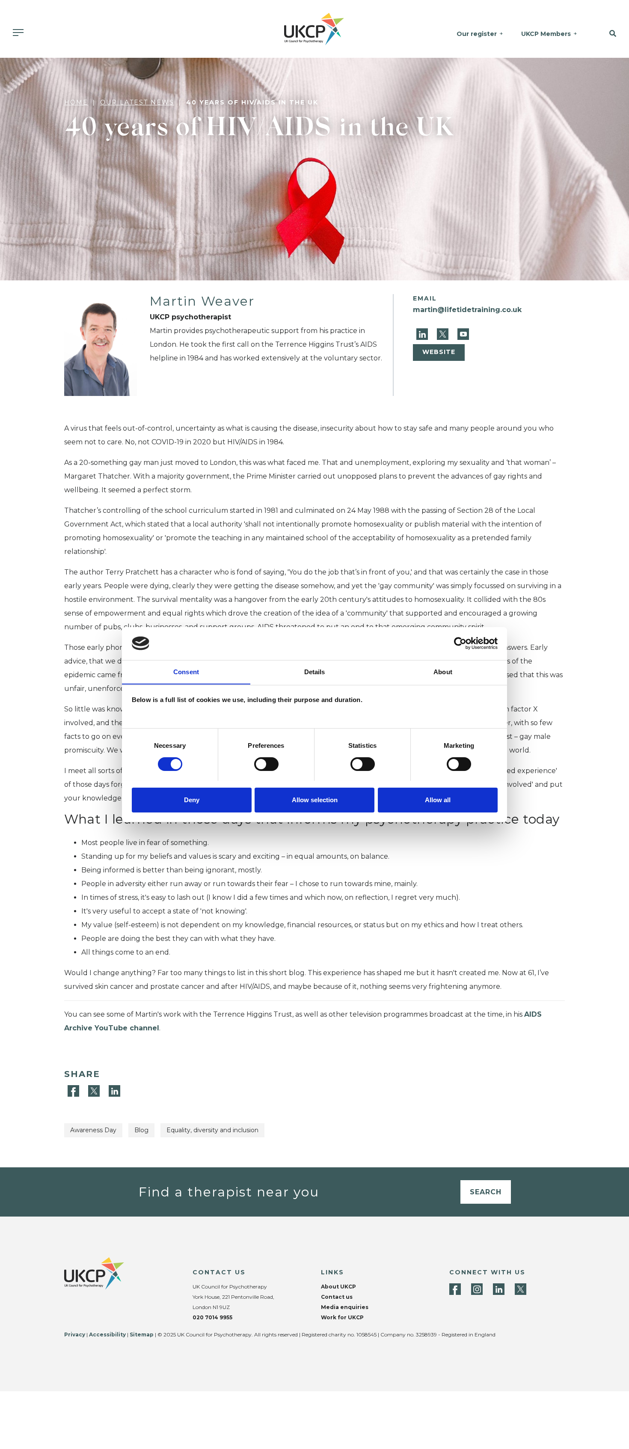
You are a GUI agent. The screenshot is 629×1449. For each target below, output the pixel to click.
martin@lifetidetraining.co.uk (467, 310)
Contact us (337, 1297)
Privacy (74, 1334)
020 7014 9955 (212, 1317)
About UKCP (338, 1286)
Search (485, 1192)
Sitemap (142, 1334)
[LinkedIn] (423, 333)
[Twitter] (443, 333)
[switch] (266, 764)
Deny (191, 799)
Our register (477, 34)
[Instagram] (477, 1289)
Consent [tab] (186, 671)
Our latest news (137, 102)
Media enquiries (344, 1307)
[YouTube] (463, 333)
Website (438, 352)
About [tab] (442, 671)
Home (76, 102)
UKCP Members (546, 34)
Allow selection (315, 799)
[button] (607, 34)
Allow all (438, 799)
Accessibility (107, 1334)
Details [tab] (314, 671)
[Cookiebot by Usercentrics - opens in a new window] (460, 643)
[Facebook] (74, 1090)
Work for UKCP (342, 1317)
